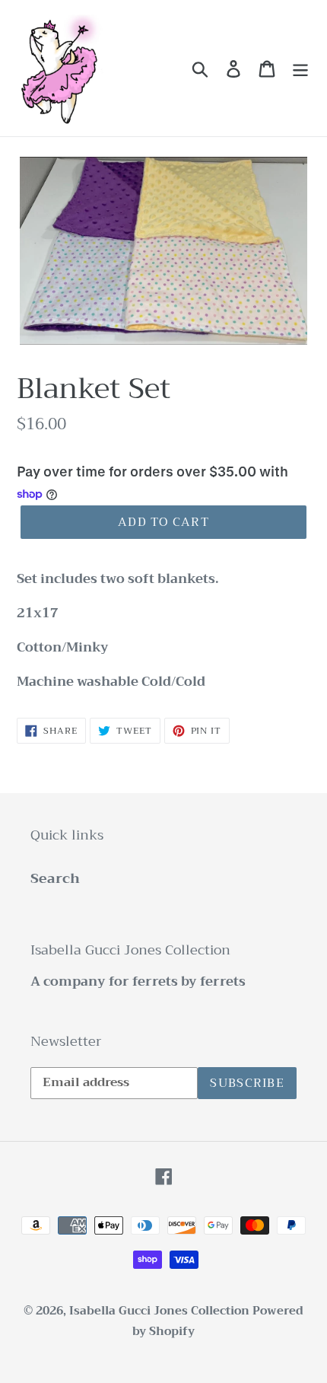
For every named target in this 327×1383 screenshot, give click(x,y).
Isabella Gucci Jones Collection (160, 1311)
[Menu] (300, 68)
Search (55, 878)
